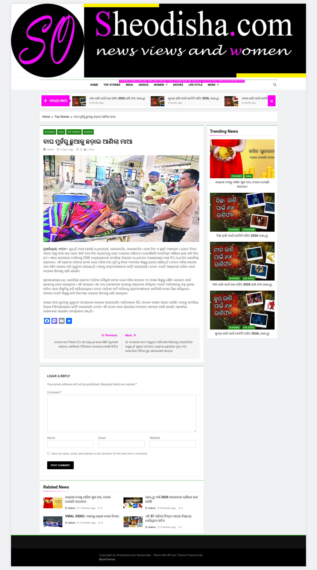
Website (155, 438)
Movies (179, 83)
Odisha (145, 83)
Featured (237, 176)
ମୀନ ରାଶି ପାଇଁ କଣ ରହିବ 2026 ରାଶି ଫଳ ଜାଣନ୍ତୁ (93, 98)
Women (162, 83)
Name (51, 438)
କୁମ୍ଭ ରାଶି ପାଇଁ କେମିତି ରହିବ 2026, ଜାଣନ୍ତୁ (169, 98)
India (129, 84)
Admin (50, 149)
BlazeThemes (107, 559)
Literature (249, 229)
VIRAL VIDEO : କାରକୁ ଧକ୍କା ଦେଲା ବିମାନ (92, 516)
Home (94, 84)
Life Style (197, 83)
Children (50, 131)
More (215, 83)
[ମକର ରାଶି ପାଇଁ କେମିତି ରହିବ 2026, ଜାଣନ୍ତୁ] (207, 103)
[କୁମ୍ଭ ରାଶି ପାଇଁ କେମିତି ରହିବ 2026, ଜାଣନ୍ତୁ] (134, 103)
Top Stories (113, 83)
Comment (54, 392)
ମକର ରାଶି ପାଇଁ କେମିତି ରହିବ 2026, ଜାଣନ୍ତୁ (243, 98)
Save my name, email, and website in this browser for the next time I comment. (99, 453)
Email (102, 438)
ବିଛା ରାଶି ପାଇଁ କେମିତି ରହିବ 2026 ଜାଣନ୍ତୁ (242, 235)
